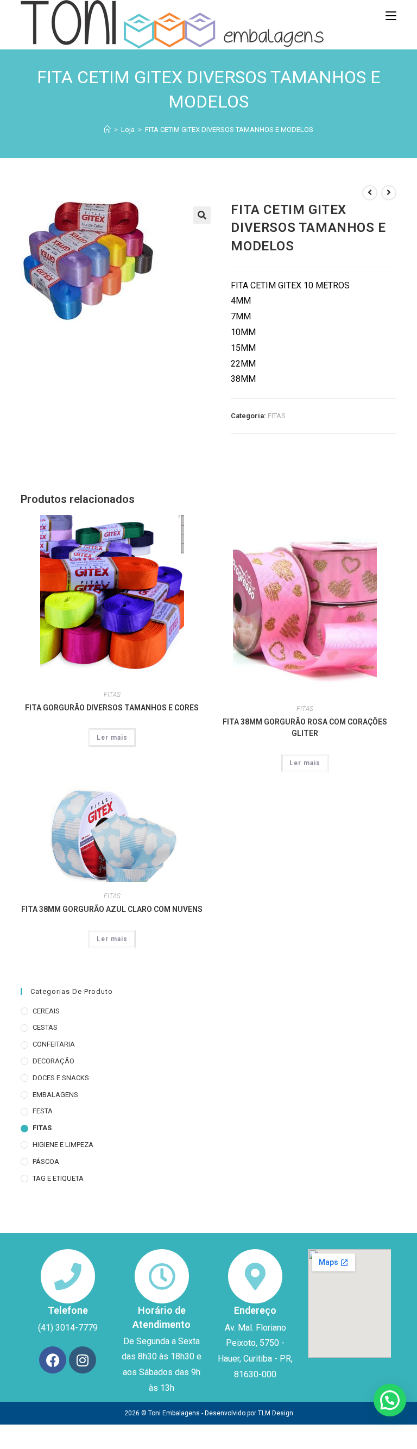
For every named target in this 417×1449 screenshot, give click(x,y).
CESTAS (45, 1027)
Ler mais (112, 737)
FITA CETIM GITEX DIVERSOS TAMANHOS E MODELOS (229, 129)
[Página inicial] (107, 129)
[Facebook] (52, 1360)
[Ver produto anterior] (369, 192)
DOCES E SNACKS (61, 1078)
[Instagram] (82, 1360)
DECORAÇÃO (53, 1061)
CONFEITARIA (54, 1044)
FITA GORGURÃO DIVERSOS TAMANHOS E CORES (112, 707)
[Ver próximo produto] (388, 192)
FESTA (43, 1111)
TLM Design (275, 1413)
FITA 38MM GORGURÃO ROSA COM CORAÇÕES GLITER (305, 727)
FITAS (277, 416)
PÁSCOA (46, 1161)
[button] (202, 215)
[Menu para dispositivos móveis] (391, 16)
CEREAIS (46, 1011)
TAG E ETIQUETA (58, 1178)
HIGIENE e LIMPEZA (63, 1145)
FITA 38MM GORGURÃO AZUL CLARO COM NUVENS (112, 909)
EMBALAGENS (55, 1095)
